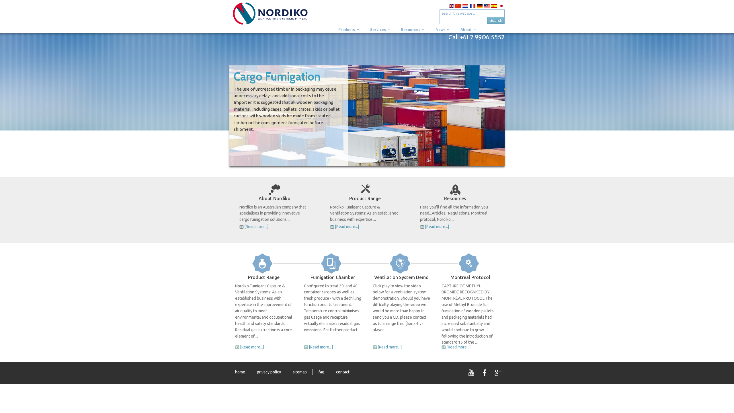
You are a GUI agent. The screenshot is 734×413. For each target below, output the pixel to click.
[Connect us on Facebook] (485, 373)
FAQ (321, 372)
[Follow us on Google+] (498, 373)
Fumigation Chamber (333, 277)
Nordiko (279, 16)
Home (240, 372)
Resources (455, 198)
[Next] (490, 115)
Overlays (496, 73)
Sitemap (300, 372)
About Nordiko (274, 198)
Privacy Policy (269, 372)
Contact (343, 372)
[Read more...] (256, 226)
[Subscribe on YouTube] (471, 373)
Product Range (365, 198)
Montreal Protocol (470, 277)
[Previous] (243, 115)
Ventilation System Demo (401, 277)
